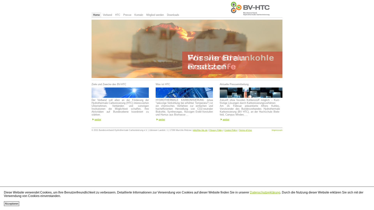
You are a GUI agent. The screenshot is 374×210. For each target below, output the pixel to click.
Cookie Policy (230, 130)
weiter (97, 119)
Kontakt (138, 14)
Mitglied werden (155, 14)
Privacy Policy (216, 130)
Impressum (277, 130)
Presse (127, 14)
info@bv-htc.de (200, 130)
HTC (117, 14)
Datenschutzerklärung (265, 192)
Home (96, 14)
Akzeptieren (11, 203)
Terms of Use (245, 130)
